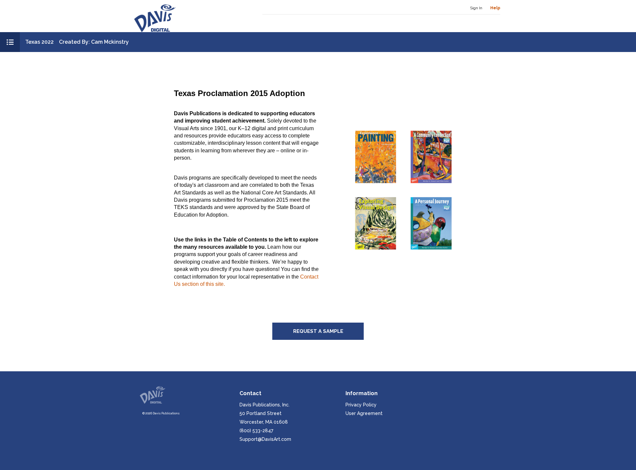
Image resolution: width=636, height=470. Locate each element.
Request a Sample (318, 331)
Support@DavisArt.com (265, 439)
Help (495, 8)
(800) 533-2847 (256, 430)
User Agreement (364, 413)
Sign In (476, 8)
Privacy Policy (361, 404)
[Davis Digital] (155, 18)
